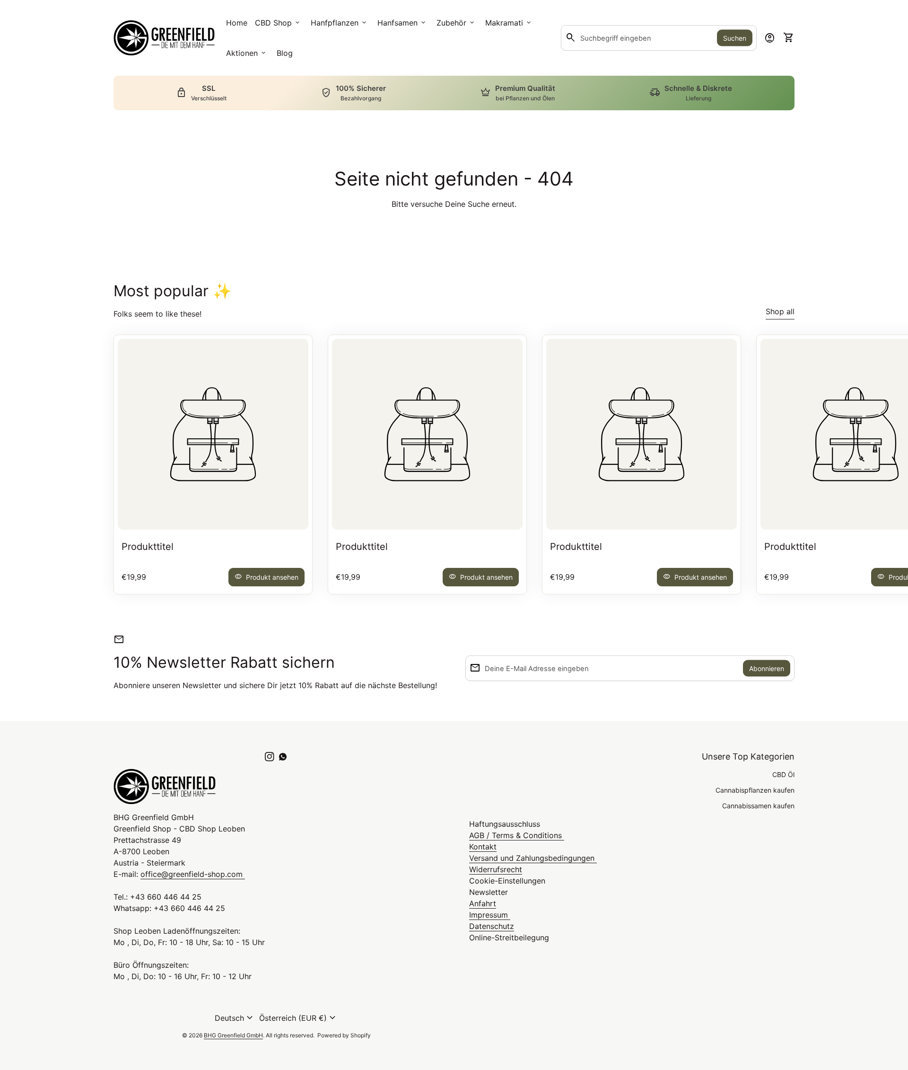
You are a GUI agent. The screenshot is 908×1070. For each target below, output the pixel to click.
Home (236, 22)
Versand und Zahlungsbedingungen (533, 858)
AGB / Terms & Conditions (516, 835)
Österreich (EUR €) (298, 1018)
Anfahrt (482, 903)
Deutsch (235, 1018)
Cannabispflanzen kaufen (755, 790)
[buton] (235, 1018)
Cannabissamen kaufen (758, 806)
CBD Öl (783, 774)
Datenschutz (491, 926)
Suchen (734, 38)
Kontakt (483, 846)
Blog (285, 53)
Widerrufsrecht (495, 869)
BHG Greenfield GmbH (233, 1035)
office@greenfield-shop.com (192, 874)
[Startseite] (164, 37)
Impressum (489, 915)
